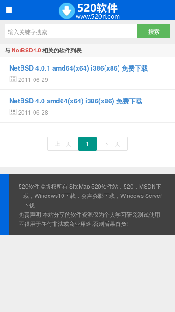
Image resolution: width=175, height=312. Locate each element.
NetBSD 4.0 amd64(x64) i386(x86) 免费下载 (75, 100)
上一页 (63, 143)
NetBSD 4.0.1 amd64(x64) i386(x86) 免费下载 (78, 68)
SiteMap (79, 186)
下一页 (112, 143)
